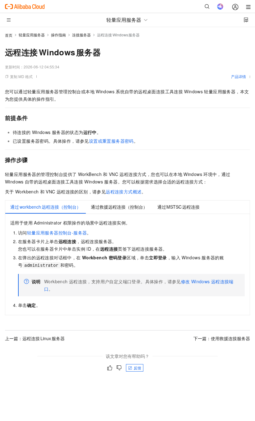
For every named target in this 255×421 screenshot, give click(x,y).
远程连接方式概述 (123, 191)
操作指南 (58, 34)
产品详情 (238, 76)
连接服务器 (81, 34)
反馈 (137, 367)
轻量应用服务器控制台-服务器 (57, 232)
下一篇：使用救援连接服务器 (221, 338)
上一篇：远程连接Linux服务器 (35, 338)
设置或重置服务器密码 (111, 141)
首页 (8, 35)
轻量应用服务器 (32, 34)
